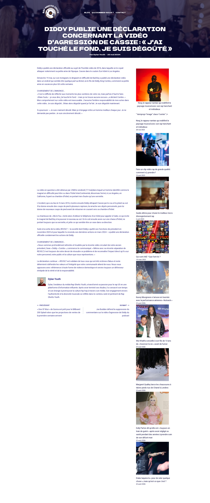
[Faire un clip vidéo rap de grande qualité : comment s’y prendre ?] (154, 149)
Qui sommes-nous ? (103, 12)
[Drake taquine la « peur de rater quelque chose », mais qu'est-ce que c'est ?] (154, 458)
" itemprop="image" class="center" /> (152, 114)
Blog (87, 12)
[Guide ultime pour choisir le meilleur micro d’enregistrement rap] (154, 193)
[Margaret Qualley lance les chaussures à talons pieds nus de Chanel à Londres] (154, 364)
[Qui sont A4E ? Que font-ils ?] (154, 236)
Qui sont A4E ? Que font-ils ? (148, 257)
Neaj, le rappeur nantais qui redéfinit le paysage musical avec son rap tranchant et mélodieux (154, 106)
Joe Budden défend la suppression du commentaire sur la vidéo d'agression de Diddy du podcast (107, 310)
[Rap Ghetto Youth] (51, 12)
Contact (121, 12)
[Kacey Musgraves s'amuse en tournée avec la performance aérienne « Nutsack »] (154, 277)
